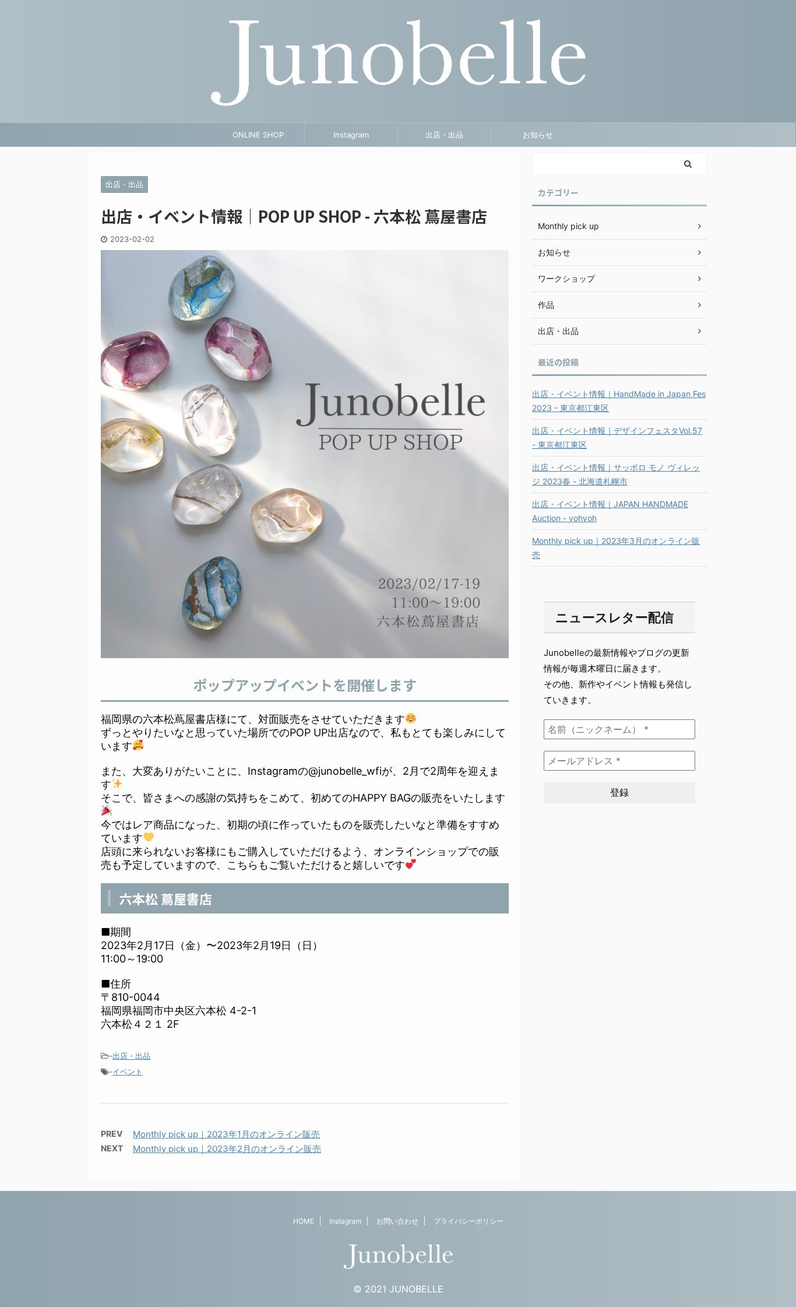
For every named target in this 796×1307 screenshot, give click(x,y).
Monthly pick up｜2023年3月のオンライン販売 (616, 548)
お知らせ (538, 134)
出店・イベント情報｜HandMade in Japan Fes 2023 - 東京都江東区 (619, 401)
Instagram (351, 134)
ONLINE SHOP (258, 134)
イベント (127, 1071)
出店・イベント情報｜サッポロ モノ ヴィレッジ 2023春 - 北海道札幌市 (616, 474)
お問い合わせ (397, 1221)
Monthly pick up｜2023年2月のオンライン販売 (227, 1148)
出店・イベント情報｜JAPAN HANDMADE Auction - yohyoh (610, 511)
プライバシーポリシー (468, 1221)
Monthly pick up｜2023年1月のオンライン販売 (226, 1134)
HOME (303, 1221)
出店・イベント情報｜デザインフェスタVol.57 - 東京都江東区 (617, 437)
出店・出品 (444, 134)
